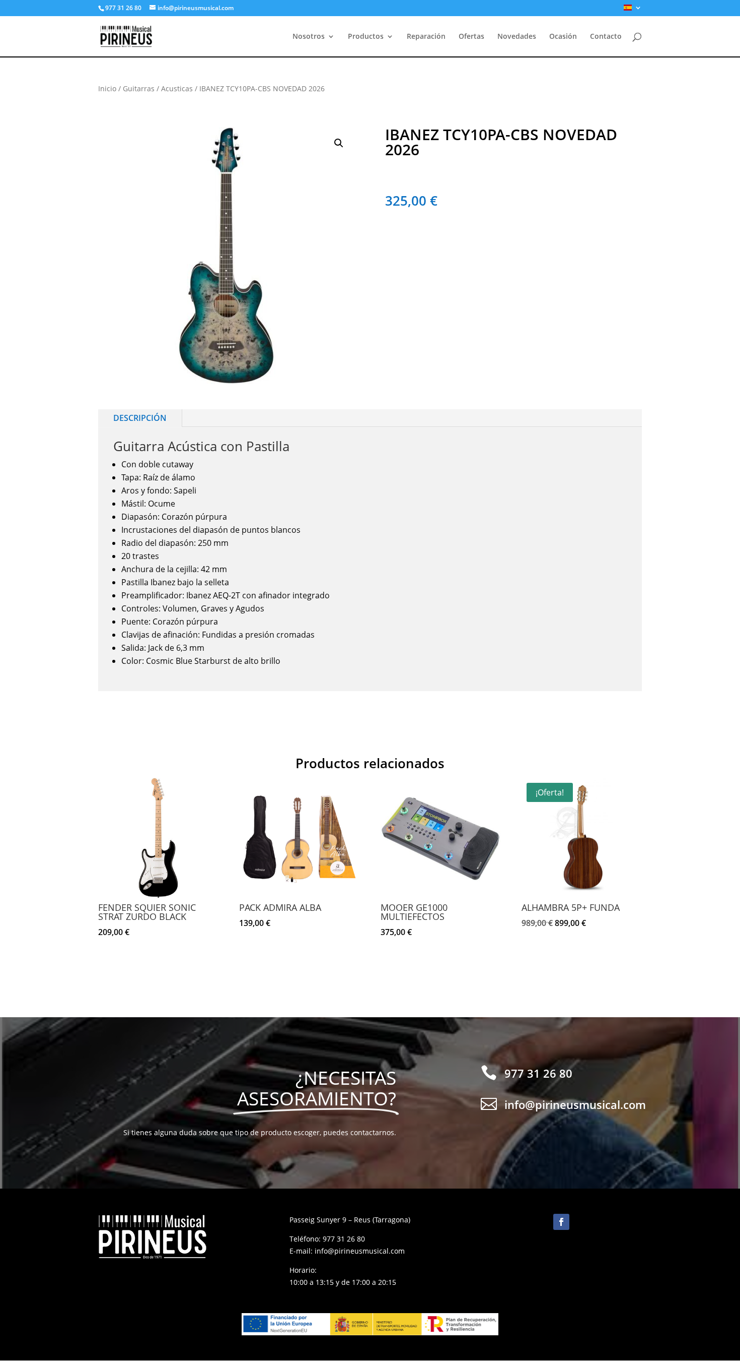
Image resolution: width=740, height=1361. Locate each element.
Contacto (606, 37)
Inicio (107, 88)
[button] (339, 143)
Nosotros (308, 37)
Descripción (140, 417)
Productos (366, 37)
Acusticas (177, 88)
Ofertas (471, 37)
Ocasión (563, 37)
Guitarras (139, 88)
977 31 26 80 (344, 1239)
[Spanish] (633, 10)
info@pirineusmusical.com (360, 1251)
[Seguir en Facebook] (561, 1222)
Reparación (426, 37)
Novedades (516, 37)
